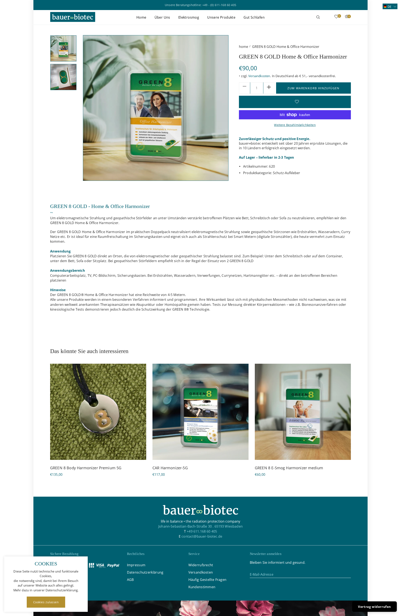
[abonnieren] (348, 574)
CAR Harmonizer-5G (170, 467)
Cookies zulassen (46, 602)
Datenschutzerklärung (145, 572)
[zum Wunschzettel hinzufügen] (295, 102)
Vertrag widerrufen (374, 607)
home (243, 46)
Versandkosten (259, 76)
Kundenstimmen (202, 587)
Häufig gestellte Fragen (207, 579)
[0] (336, 17)
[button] (390, 6)
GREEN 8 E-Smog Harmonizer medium (289, 467)
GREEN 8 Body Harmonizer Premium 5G (85, 467)
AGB (130, 579)
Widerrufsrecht (200, 565)
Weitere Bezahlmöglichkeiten (295, 125)
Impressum (136, 565)
